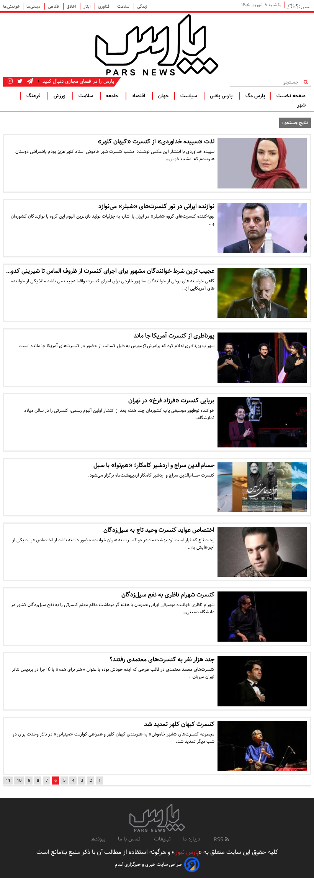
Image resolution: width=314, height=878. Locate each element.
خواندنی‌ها (11, 6)
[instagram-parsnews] (10, 81)
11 (8, 780)
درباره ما (191, 839)
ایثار (87, 6)
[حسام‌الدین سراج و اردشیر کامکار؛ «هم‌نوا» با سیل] (262, 487)
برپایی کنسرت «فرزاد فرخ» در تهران (171, 400)
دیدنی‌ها (33, 6)
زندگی (142, 6)
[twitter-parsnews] (19, 81)
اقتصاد (139, 96)
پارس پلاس (222, 96)
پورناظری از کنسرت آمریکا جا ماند (174, 336)
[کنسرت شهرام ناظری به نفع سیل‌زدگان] (262, 616)
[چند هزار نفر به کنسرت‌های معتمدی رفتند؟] (262, 681)
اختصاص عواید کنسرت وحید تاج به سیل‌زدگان (158, 530)
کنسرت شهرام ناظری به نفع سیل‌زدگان (167, 595)
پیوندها (98, 839)
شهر (301, 105)
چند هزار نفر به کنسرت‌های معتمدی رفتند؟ (162, 659)
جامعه (113, 96)
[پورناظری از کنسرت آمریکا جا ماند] (262, 358)
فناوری (104, 6)
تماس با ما (130, 839)
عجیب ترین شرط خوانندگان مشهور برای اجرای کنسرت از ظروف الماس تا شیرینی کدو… (110, 271)
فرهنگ (34, 96)
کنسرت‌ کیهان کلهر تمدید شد (179, 724)
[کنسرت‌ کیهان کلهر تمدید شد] (262, 746)
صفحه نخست (291, 96)
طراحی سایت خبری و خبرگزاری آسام (148, 864)
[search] (307, 82)
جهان (163, 96)
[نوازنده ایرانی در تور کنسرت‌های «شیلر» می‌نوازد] (262, 228)
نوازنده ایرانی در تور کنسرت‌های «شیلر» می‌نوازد (156, 206)
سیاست (189, 96)
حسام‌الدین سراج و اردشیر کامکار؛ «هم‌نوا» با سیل (153, 465)
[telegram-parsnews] (29, 81)
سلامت (124, 6)
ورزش (60, 96)
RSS (219, 839)
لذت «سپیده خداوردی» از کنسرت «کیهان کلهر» (156, 141)
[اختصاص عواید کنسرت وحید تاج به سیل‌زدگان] (262, 552)
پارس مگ (255, 96)
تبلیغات (162, 839)
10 (19, 780)
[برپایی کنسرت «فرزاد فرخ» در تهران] (262, 422)
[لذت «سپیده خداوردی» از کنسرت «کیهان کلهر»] (262, 163)
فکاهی (54, 6)
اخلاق (72, 6)
